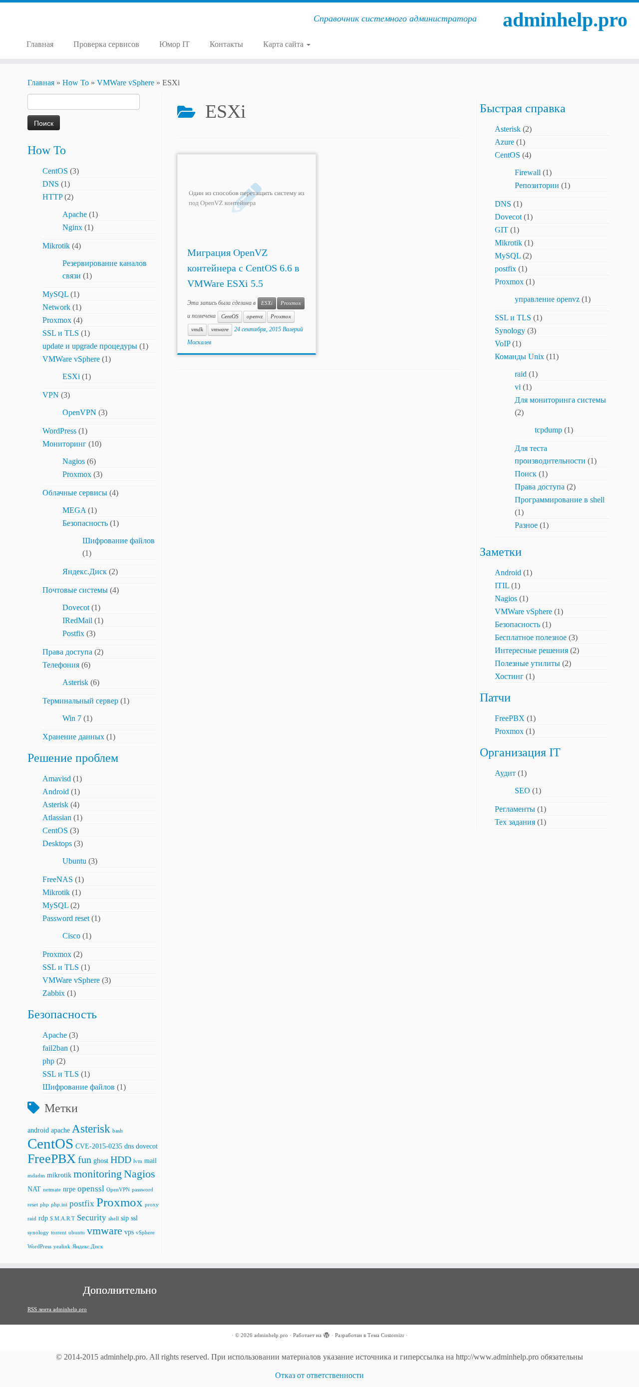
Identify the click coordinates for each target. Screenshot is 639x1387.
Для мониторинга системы (560, 400)
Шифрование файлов (118, 540)
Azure (504, 142)
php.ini (59, 1204)
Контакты (226, 44)
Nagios (73, 461)
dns (129, 1146)
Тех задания (515, 822)
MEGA (74, 510)
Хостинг (509, 676)
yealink (61, 1246)
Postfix (73, 633)
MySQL (55, 294)
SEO (522, 790)
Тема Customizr (385, 1335)
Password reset (65, 918)
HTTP (52, 197)
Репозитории (537, 185)
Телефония (60, 665)
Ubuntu (74, 861)
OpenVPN (79, 412)
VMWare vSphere (125, 82)
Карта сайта (284, 44)
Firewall (528, 172)
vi (518, 387)
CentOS (55, 171)
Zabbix (53, 993)
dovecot (147, 1146)
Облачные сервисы (74, 492)
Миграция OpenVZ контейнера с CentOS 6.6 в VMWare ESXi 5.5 (243, 268)
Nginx (72, 227)
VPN (50, 395)
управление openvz (547, 299)
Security (91, 1217)
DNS (50, 184)
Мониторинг (64, 444)
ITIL (502, 585)
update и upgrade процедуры (89, 346)
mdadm (36, 1175)
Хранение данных (73, 736)
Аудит (505, 773)
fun (84, 1160)
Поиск (526, 473)
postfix (81, 1203)
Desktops (57, 843)
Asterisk (75, 682)
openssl (90, 1188)
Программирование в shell (560, 499)
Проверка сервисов (106, 44)
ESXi (71, 376)
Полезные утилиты (527, 663)
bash (117, 1131)
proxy (152, 1204)
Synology (510, 330)
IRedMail (77, 620)
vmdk (197, 329)
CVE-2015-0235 (98, 1146)
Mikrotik (56, 245)
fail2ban (55, 1048)
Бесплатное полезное (531, 637)
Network (56, 307)
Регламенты (515, 809)
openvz (255, 316)
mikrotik (59, 1175)
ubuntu (76, 1232)
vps (129, 1232)
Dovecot (75, 607)
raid (31, 1218)
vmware (104, 1231)
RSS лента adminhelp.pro (57, 1309)
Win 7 (71, 718)
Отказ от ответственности (319, 1375)
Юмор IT (174, 44)
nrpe (69, 1189)
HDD (120, 1160)
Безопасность (85, 523)
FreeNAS (57, 879)
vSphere (145, 1232)
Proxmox (56, 320)
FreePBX (51, 1159)
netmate (52, 1189)
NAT (34, 1189)
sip (125, 1218)
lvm (137, 1161)
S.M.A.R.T (62, 1218)
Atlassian (56, 817)
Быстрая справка (523, 108)
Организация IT (520, 752)
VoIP (502, 343)
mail (150, 1160)
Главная (39, 44)
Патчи (495, 697)
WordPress (59, 431)
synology (38, 1232)
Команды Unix (519, 356)
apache (60, 1130)
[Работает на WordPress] (326, 1333)
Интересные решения (531, 650)
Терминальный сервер (80, 700)
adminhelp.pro (565, 19)
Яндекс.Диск (84, 571)
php (48, 1061)
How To (75, 82)
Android (55, 791)
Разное (526, 525)
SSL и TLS (60, 333)
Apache (74, 214)
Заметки (501, 551)
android (38, 1130)
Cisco (71, 935)
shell (113, 1218)
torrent (58, 1232)
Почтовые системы (75, 590)
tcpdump (548, 430)
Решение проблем (72, 757)
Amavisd (56, 778)
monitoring (97, 1174)
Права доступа (67, 652)
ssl (134, 1218)
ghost (100, 1160)
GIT (501, 230)
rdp (43, 1218)
